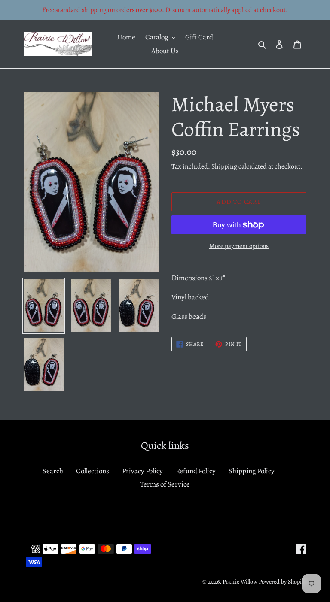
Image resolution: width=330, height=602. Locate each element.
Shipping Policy (252, 471)
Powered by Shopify (282, 582)
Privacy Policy (142, 471)
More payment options (239, 246)
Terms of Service (165, 484)
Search (53, 471)
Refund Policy (196, 471)
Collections (92, 471)
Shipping (224, 166)
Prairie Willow (240, 582)
